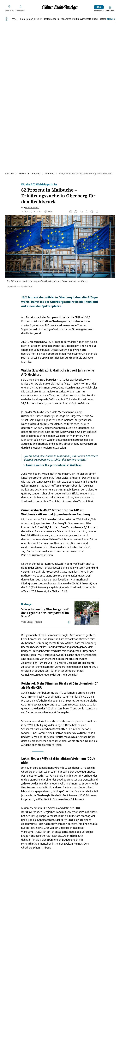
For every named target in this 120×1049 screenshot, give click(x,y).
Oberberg (35, 173)
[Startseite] (60, 7)
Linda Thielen (34, 621)
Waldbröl (49, 173)
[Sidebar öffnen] (14, 19)
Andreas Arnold (32, 207)
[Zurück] (6, 19)
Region (22, 173)
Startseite (9, 173)
